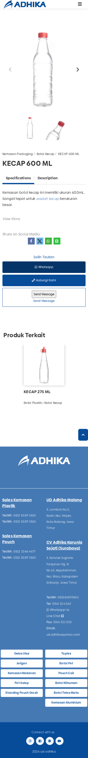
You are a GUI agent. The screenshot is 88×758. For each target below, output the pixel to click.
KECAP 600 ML (68, 154)
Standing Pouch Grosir (21, 693)
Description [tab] (48, 178)
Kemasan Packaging (17, 154)
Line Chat (53, 616)
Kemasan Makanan (22, 673)
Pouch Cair (66, 673)
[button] (11, 218)
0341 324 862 (61, 604)
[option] (44, 69)
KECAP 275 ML (37, 392)
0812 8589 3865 (24, 515)
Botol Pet (66, 663)
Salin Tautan (44, 257)
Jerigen (22, 663)
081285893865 (68, 597)
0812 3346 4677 (24, 551)
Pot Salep (22, 683)
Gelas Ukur (22, 653)
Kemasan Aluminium (66, 703)
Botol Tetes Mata (66, 693)
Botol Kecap (45, 154)
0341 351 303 (62, 622)
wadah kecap (47, 198)
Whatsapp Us (59, 610)
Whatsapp (45, 267)
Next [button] (78, 69)
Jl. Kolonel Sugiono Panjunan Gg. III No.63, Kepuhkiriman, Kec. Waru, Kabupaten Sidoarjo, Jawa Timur (62, 570)
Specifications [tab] (18, 178)
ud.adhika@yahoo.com (63, 635)
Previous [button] (10, 69)
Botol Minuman (66, 683)
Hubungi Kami (45, 280)
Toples (66, 653)
